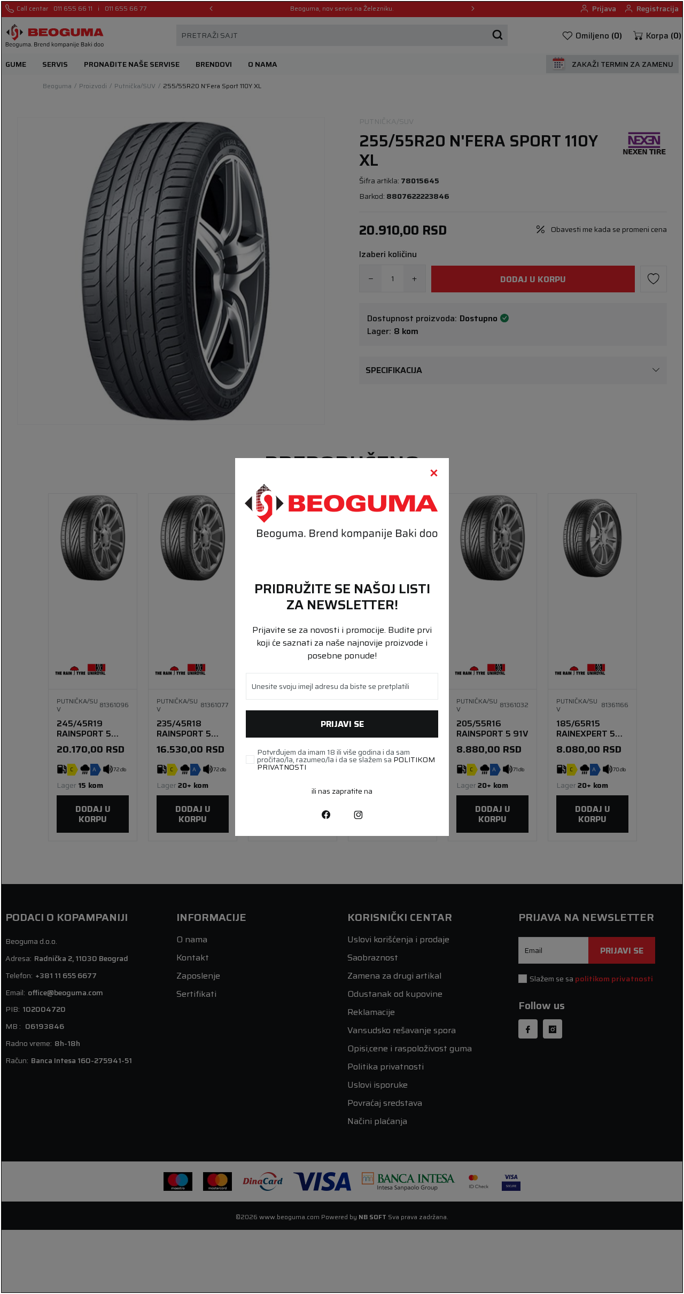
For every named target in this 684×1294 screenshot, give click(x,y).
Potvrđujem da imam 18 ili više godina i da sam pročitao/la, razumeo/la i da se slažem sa (346, 759)
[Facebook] (326, 814)
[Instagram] (358, 814)
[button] (434, 473)
